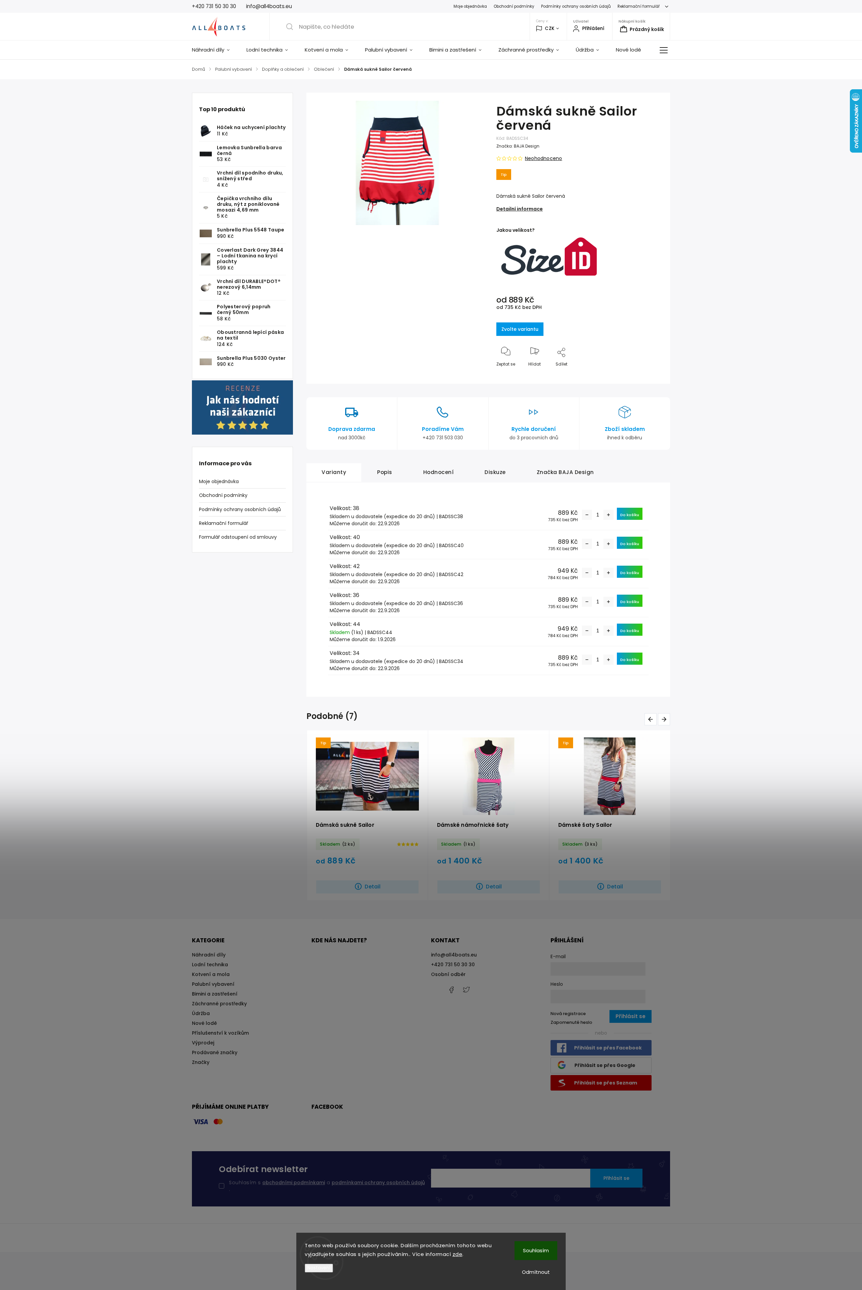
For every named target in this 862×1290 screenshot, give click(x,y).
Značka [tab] (565, 472)
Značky (200, 1062)
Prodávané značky (214, 1052)
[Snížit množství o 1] (587, 515)
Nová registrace (568, 1013)
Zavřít (650, 375)
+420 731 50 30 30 (453, 964)
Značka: (517, 146)
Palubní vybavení (213, 984)
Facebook (451, 990)
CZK (550, 28)
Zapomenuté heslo (571, 1022)
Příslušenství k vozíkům (220, 1033)
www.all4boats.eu (466, 990)
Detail (372, 886)
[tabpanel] (367, 815)
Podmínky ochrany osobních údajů (576, 6)
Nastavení (318, 1268)
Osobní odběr (448, 974)
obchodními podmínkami (293, 1182)
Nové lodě (204, 1023)
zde (458, 1254)
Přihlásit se (616, 1178)
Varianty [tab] (334, 472)
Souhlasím (536, 1250)
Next (665, 719)
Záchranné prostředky (219, 1003)
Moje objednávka (470, 6)
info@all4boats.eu (454, 954)
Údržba (201, 1013)
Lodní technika (210, 964)
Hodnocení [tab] (438, 472)
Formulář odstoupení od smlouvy (238, 537)
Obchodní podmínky (514, 6)
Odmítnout (536, 1272)
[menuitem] (215, 49)
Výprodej (203, 1042)
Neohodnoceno (543, 158)
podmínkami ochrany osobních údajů (378, 1182)
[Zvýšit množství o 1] (608, 515)
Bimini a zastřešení (214, 993)
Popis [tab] (384, 472)
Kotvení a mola (211, 974)
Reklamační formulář (639, 6)
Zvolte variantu (519, 329)
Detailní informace (519, 209)
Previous (652, 719)
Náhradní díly (209, 954)
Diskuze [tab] (495, 472)
